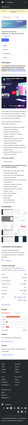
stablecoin (20, 300)
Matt (3, 392)
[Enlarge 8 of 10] (24, 225)
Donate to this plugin (7, 354)
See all (25, 330)
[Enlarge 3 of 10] (11, 225)
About (3, 364)
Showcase (18, 364)
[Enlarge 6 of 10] (24, 211)
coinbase (20, 297)
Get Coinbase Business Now (17, 70)
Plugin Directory (5, 6)
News (3, 366)
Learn (3, 377)
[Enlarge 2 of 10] (11, 218)
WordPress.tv (5, 385)
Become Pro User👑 (9, 202)
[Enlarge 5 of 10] (11, 238)
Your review (4, 330)
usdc (25, 300)
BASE (15, 297)
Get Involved (18, 377)
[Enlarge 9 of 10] (24, 231)
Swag (17, 385)
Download (5, 40)
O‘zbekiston (8, 404)
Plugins (17, 369)
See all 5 (24, 293)
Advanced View (5, 304)
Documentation (22, 74)
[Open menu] (25, 2)
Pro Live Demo (12, 74)
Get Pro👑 (4, 74)
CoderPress (6, 36)
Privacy (3, 372)
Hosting (3, 369)
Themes (17, 366)
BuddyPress (5, 397)
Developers (4, 382)
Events (17, 379)
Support (5, 57)
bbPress (4, 395)
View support (21, 270)
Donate (17, 382)
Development (6, 53)
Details (5, 45)
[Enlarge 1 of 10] (11, 211)
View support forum (6, 341)
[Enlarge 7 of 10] (24, 218)
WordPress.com (6, 389)
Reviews (5, 49)
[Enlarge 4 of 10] (11, 231)
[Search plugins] (17, 17)
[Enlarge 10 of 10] (24, 238)
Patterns (17, 372)
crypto (24, 297)
